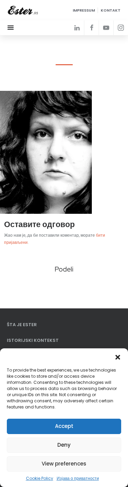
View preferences (64, 463)
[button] (117, 356)
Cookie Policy (39, 478)
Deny (64, 444)
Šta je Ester (22, 324)
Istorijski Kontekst (33, 340)
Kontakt (110, 10)
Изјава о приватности (78, 478)
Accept (64, 426)
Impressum (84, 10)
